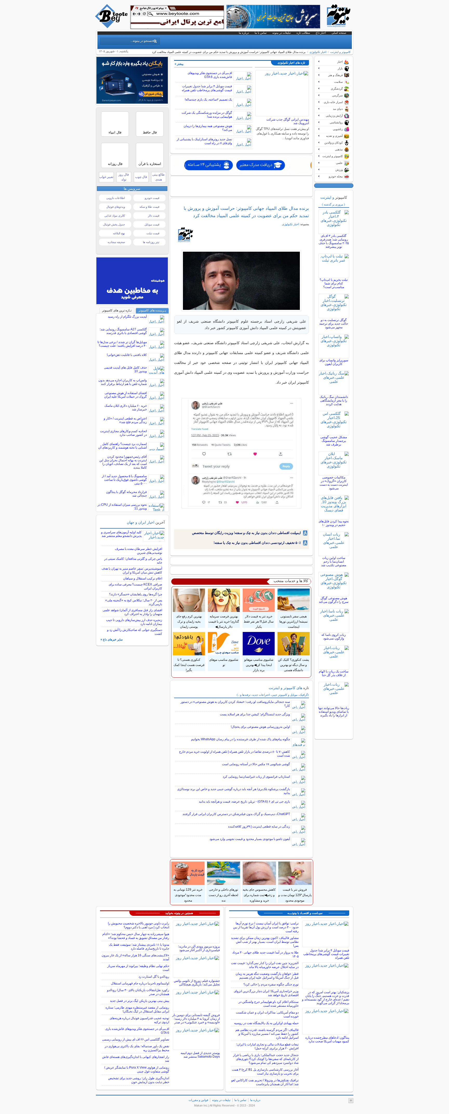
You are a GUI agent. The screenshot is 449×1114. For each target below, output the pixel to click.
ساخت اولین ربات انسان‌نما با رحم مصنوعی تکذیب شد (333, 561)
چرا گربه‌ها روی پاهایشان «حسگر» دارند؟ (135, 594)
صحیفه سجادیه (116, 242)
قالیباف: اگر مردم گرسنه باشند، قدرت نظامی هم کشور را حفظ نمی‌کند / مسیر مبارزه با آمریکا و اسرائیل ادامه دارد (267, 1033)
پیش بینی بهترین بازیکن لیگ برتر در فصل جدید (139, 1001)
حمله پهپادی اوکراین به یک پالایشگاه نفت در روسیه (266, 1023)
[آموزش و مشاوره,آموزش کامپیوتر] (241, 165)
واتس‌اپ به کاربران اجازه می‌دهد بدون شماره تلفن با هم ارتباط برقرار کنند (122, 382)
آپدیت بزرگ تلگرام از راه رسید (127, 316)
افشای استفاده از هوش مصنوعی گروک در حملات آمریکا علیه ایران (125, 394)
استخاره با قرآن (149, 164)
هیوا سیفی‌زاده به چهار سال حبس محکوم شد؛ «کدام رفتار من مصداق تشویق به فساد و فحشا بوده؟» (135, 936)
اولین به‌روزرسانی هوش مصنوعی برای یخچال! (260, 727)
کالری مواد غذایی (114, 215)
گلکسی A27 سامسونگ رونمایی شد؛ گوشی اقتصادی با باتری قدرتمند (123, 331)
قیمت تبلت (153, 233)
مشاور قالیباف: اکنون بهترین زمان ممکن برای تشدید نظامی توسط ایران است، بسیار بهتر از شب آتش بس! (265, 942)
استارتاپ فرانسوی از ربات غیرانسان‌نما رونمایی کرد (256, 776)
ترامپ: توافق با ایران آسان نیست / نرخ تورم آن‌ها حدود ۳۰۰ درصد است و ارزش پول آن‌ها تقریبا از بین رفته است (266, 927)
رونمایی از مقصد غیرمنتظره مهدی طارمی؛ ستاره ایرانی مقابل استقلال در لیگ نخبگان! (137, 1009)
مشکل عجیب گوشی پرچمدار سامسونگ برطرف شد (333, 440)
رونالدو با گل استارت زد (153, 976)
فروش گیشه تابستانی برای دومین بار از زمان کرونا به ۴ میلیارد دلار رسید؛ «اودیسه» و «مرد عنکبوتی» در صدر (196, 1018)
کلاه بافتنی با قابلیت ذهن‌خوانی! (127, 355)
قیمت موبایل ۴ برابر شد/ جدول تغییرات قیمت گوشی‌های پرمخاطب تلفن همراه (207, 88)
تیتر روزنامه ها (151, 242)
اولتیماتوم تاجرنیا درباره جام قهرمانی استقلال (140, 983)
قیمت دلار (153, 215)
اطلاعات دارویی (115, 197)
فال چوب (141, 177)
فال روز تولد (123, 177)
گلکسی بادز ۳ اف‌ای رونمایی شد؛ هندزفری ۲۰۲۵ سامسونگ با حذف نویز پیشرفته (334, 241)
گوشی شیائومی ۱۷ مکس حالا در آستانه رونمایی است (256, 764)
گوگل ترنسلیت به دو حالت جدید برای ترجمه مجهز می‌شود (333, 323)
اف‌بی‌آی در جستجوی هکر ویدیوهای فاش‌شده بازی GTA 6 (210, 75)
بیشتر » (179, 63)
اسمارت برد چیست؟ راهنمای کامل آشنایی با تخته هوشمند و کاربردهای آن (122, 445)
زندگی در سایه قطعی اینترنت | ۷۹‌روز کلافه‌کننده (259, 826)
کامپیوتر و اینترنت (340, 52)
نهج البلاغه (119, 233)
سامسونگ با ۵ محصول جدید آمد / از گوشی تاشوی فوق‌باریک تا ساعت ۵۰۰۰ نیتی (124, 479)
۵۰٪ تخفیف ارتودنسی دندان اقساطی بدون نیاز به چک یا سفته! (257, 543)
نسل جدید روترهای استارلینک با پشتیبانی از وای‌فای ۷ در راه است (204, 141)
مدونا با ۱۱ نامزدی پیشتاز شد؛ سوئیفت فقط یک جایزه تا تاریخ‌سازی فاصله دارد (139, 946)
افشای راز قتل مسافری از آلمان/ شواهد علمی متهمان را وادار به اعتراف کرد (132, 612)
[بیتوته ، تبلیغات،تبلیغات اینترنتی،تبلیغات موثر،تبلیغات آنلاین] (177, 17)
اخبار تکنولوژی (317, 52)
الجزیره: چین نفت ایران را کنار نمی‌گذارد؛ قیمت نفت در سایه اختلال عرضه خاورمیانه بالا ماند (265, 965)
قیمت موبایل (151, 224)
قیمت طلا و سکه (149, 206)
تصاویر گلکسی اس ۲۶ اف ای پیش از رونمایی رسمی (135, 1039)
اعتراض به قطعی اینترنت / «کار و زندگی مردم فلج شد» (125, 420)
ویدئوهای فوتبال (115, 206)
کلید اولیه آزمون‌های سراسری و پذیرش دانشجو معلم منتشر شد (121, 534)
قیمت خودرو (152, 197)
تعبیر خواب (106, 177)
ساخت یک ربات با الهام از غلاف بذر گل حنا (333, 673)
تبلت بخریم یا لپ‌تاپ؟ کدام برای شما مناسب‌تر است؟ (334, 283)
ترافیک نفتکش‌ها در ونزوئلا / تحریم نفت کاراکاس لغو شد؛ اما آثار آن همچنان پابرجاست (265, 1082)
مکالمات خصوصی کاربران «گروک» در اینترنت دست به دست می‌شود (334, 483)
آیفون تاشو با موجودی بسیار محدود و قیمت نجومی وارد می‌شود (249, 839)
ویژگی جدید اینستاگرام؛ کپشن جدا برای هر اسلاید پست (255, 714)
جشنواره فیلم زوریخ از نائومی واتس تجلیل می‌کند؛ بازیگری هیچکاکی (197, 982)
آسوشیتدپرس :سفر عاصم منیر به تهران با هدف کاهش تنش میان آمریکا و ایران (132, 570)
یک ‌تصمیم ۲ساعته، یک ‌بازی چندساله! (208, 99)
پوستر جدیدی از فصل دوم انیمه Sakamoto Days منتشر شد (200, 1054)
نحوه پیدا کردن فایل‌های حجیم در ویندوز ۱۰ (334, 523)
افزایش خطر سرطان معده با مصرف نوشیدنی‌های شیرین (138, 551)
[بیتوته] (112, 27)
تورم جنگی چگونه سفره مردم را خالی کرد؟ (271, 984)
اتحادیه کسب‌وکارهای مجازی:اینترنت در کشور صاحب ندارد (123, 433)
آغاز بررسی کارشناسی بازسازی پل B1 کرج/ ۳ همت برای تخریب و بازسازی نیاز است (265, 1071)
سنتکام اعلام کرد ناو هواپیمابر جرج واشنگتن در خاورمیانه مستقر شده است (269, 1004)
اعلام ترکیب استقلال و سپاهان (142, 578)
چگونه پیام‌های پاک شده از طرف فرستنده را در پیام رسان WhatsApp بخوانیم (240, 739)
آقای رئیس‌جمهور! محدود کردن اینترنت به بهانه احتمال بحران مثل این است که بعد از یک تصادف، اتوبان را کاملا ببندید (123, 462)
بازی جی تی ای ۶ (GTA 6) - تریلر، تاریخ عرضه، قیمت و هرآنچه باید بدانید (244, 801)
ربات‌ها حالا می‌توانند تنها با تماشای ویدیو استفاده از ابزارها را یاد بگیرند (333, 711)
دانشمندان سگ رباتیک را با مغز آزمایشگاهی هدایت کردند (334, 400)
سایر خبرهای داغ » (112, 639)
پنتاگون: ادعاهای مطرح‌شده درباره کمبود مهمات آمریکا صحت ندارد (327, 1039)
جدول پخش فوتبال (114, 224)
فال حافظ (150, 132)
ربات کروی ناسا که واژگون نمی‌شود (333, 636)
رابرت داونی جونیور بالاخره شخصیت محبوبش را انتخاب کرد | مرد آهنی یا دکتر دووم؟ (138, 925)
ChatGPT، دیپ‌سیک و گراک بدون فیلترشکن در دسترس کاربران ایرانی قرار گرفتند (236, 814)
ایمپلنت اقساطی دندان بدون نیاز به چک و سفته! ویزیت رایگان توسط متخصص (246, 533)
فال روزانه (115, 164)
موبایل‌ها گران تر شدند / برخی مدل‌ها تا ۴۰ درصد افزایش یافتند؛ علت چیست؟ (122, 344)
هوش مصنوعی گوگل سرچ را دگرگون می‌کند (333, 600)
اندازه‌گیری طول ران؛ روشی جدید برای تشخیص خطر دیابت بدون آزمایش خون (138, 1080)
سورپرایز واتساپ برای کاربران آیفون (333, 362)
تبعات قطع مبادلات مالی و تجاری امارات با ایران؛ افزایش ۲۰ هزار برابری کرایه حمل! (267, 1046)
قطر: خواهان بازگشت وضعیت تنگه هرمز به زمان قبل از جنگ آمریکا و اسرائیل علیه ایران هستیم (267, 975)
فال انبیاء (115, 132)
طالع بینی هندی (158, 177)
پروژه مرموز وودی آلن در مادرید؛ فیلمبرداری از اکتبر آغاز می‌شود (199, 948)
